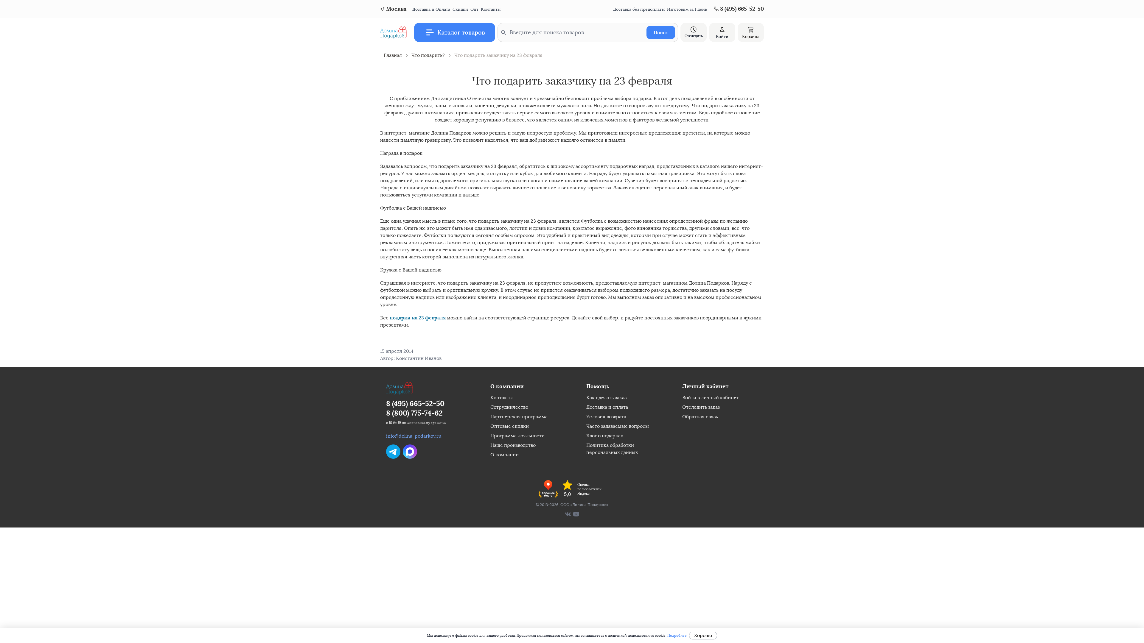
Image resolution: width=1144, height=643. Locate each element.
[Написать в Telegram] (393, 451)
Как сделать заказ (606, 397)
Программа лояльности (517, 435)
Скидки (460, 9)
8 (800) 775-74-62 (414, 413)
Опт (474, 9)
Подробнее (677, 635)
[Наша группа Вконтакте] (568, 514)
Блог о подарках (604, 435)
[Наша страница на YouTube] (576, 514)
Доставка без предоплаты (639, 9)
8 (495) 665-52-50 (415, 403)
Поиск (661, 32)
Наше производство (513, 445)
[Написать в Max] (410, 451)
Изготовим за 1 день (687, 9)
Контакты (490, 9)
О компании (504, 455)
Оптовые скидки (509, 426)
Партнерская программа (519, 416)
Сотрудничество (509, 407)
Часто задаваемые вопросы (617, 426)
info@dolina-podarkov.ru (414, 436)
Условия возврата (606, 416)
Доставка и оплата (607, 407)
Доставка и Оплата (431, 9)
